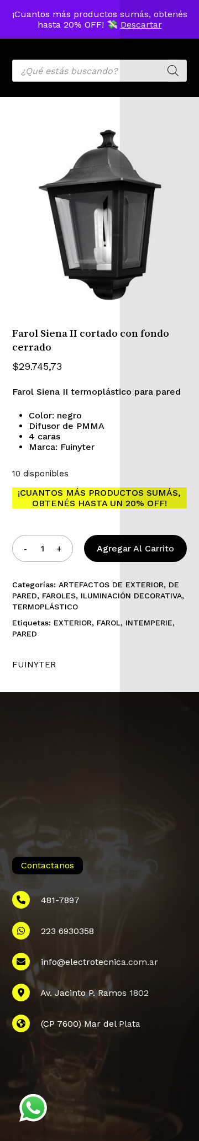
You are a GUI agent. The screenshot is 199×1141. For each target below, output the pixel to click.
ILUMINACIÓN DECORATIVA (131, 595)
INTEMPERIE (148, 622)
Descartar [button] (141, 24)
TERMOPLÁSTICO (45, 606)
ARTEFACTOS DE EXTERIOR (111, 584)
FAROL (109, 622)
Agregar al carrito (135, 548)
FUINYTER (34, 664)
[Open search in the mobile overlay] (99, 71)
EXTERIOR (73, 622)
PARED (24, 633)
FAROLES (59, 595)
